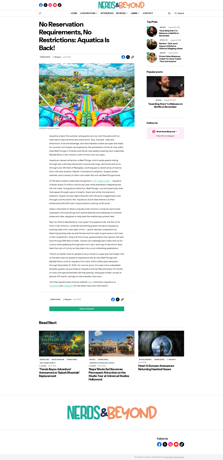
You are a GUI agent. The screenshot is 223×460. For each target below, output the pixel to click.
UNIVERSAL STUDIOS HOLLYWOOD (102, 363)
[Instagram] (50, 5)
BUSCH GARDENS (145, 359)
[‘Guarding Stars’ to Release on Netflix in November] (152, 31)
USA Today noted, (101, 181)
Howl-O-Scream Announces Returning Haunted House (156, 367)
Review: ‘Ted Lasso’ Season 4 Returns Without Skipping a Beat (171, 46)
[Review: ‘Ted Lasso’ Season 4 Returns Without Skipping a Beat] (152, 44)
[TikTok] (59, 5)
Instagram (68, 285)
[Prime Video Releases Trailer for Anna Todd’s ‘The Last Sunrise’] (152, 57)
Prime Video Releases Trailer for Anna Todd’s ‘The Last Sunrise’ (170, 59)
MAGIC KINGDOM (58, 359)
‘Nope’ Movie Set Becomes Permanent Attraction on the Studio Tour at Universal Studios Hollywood (109, 374)
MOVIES (163, 27)
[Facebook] (41, 5)
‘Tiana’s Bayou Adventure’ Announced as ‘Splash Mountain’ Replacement (59, 373)
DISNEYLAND (44, 359)
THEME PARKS (45, 57)
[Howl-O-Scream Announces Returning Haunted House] (161, 344)
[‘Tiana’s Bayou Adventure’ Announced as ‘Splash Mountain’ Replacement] (62, 344)
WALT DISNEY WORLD (47, 363)
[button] (40, 13)
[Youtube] (55, 5)
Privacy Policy (169, 457)
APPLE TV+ (164, 40)
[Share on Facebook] (123, 57)
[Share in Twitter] (128, 57)
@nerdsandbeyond (165, 131)
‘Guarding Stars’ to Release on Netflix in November (169, 33)
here (90, 282)
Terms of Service (179, 457)
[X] (45, 5)
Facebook (54, 285)
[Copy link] (133, 57)
